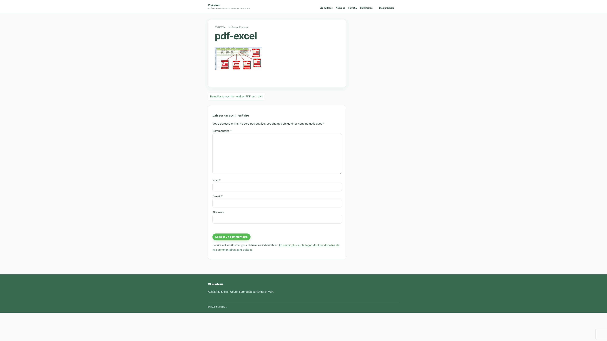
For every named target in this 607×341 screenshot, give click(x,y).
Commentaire (222, 130)
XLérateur (214, 5)
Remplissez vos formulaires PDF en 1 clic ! (236, 96)
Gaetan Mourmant (240, 27)
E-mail (217, 196)
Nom (216, 180)
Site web (218, 212)
